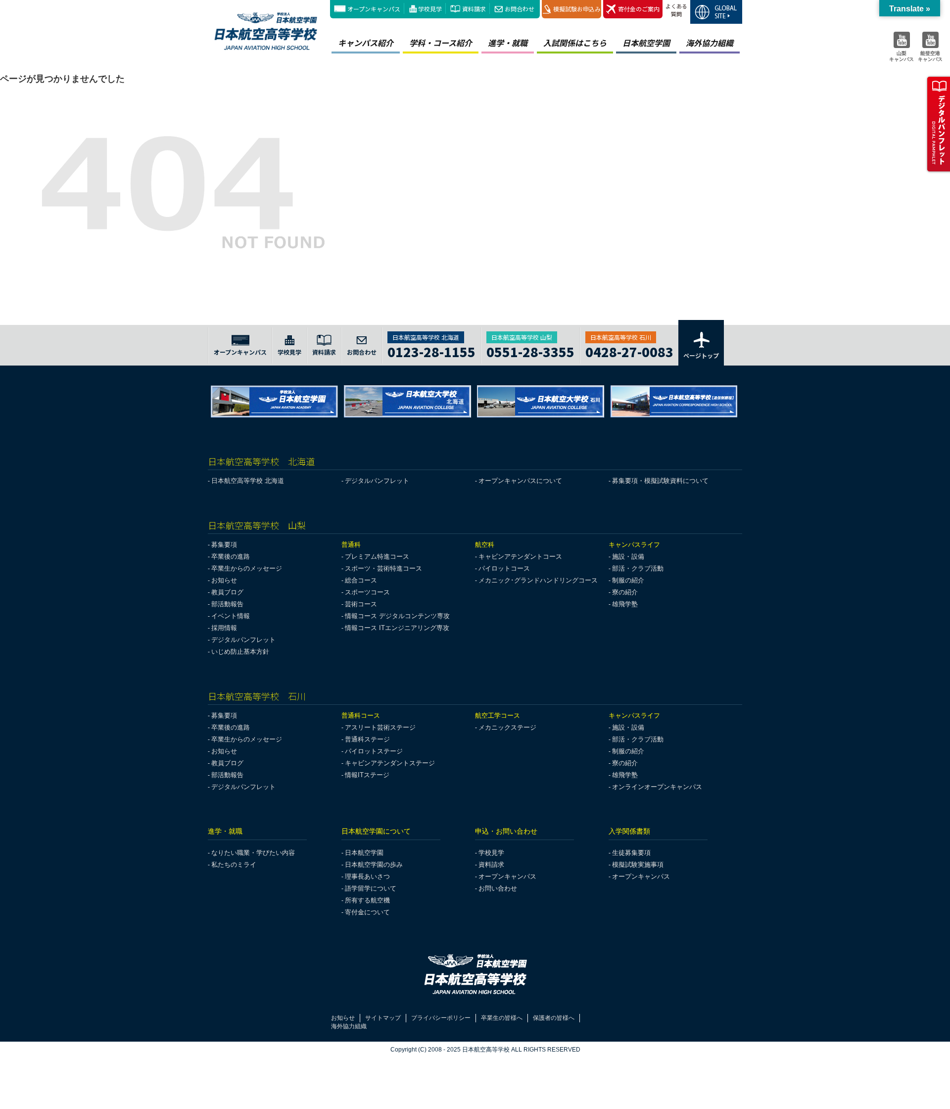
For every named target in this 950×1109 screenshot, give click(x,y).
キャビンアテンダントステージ (390, 763)
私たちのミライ (233, 864)
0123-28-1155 (431, 350)
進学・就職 (507, 43)
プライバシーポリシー (441, 1017)
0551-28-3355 (530, 350)
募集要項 (224, 544)
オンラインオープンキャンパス (657, 787)
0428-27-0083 (629, 350)
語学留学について (370, 888)
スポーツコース (367, 592)
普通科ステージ (367, 739)
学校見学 (430, 8)
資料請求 (474, 8)
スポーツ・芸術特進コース (383, 568)
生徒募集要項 (631, 852)
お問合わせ (519, 8)
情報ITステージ (367, 775)
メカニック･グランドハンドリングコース (538, 580)
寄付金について (367, 912)
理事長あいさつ (367, 876)
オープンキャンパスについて (520, 480)
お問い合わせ (497, 888)
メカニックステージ (507, 727)
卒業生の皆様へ (501, 1017)
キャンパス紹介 (365, 43)
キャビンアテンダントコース (520, 556)
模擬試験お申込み (577, 8)
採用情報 (224, 628)
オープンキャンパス (373, 8)
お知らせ (224, 580)
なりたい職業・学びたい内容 (253, 852)
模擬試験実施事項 (638, 864)
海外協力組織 (709, 43)
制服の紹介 (628, 580)
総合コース (361, 580)
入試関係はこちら (575, 43)
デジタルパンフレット (377, 480)
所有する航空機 (367, 900)
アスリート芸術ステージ (380, 727)
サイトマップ (383, 1017)
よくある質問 (676, 10)
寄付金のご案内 (639, 8)
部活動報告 (227, 604)
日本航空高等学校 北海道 (247, 480)
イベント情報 (230, 616)
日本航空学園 (646, 43)
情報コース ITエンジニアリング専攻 (397, 628)
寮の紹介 (625, 592)
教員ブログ (227, 592)
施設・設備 (628, 556)
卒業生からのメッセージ (246, 568)
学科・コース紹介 (440, 43)
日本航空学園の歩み (374, 864)
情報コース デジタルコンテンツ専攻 (397, 616)
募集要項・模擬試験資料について (660, 480)
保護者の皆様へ (553, 1017)
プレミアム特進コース (377, 556)
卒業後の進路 (230, 556)
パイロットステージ (374, 751)
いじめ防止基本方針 (240, 651)
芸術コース (361, 604)
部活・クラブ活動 (638, 568)
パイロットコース (504, 568)
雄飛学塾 (625, 604)
